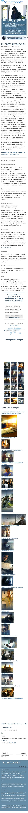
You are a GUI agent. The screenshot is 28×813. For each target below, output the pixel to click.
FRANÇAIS (3, 773)
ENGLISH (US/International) (6, 771)
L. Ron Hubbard (4, 792)
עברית (7, 773)
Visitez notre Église (6, 727)
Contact (2, 787)
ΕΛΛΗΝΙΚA (22, 777)
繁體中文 (19, 773)
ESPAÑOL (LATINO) (5, 777)
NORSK (18, 775)
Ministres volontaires (11, 784)
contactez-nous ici (6, 247)
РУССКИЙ (15, 773)
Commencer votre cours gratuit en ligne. (10, 154)
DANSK (24, 771)
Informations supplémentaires (18, 786)
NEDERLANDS (4, 775)
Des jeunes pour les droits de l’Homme (12, 800)
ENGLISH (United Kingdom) (17, 771)
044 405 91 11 (13, 742)
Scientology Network (17, 792)
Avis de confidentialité (14, 807)
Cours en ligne (4, 786)
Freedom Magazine (10, 796)
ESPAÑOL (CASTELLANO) (15, 777)
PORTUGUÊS (8, 778)
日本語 (11, 773)
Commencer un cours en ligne (17, 793)
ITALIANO (3, 778)
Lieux (6, 787)
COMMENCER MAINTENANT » (14, 33)
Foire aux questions (19, 784)
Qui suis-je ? (10, 786)
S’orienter (4, 740)
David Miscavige (8, 793)
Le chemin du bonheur (19, 796)
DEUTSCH (10, 775)
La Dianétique (10, 792)
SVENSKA (22, 775)
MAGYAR (14, 775)
